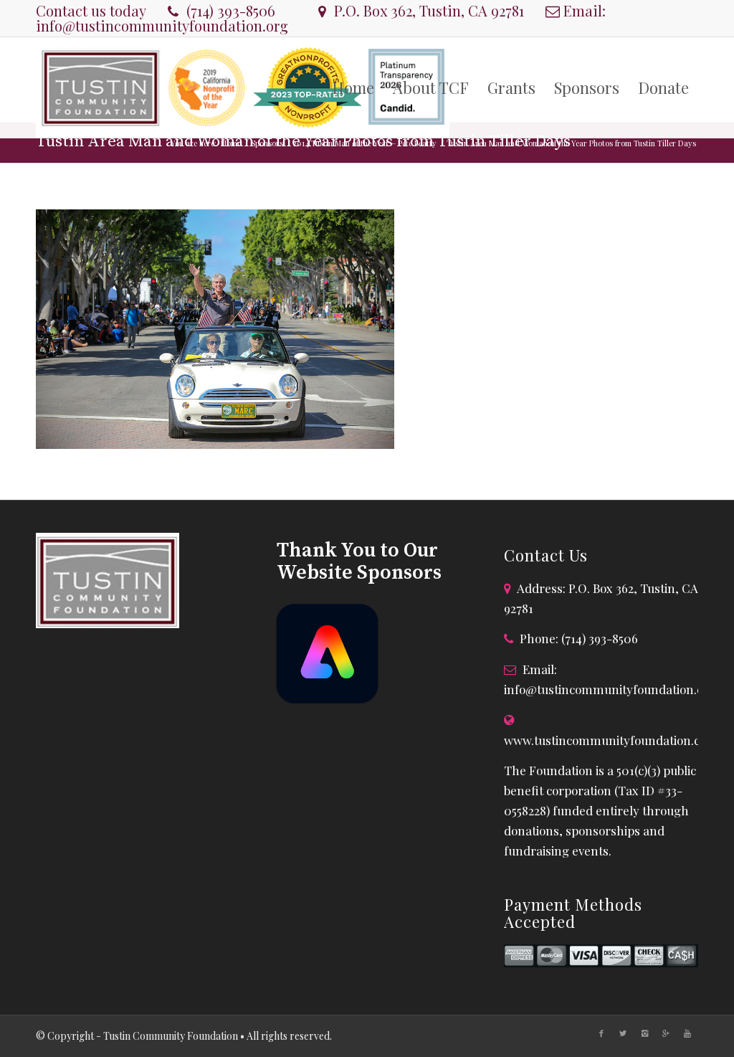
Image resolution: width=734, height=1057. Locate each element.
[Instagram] (644, 1033)
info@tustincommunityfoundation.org (162, 25)
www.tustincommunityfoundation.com (611, 740)
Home (231, 143)
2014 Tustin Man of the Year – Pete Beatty (365, 143)
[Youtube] (687, 1033)
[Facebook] (601, 1033)
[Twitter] (623, 1033)
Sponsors (267, 143)
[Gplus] (666, 1033)
